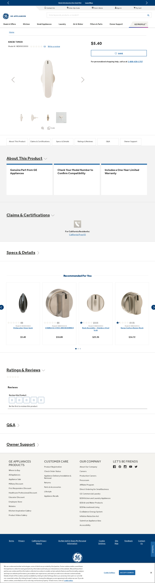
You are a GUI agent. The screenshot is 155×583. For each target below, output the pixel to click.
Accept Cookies (127, 572)
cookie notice (68, 580)
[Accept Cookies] (151, 572)
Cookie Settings (109, 572)
